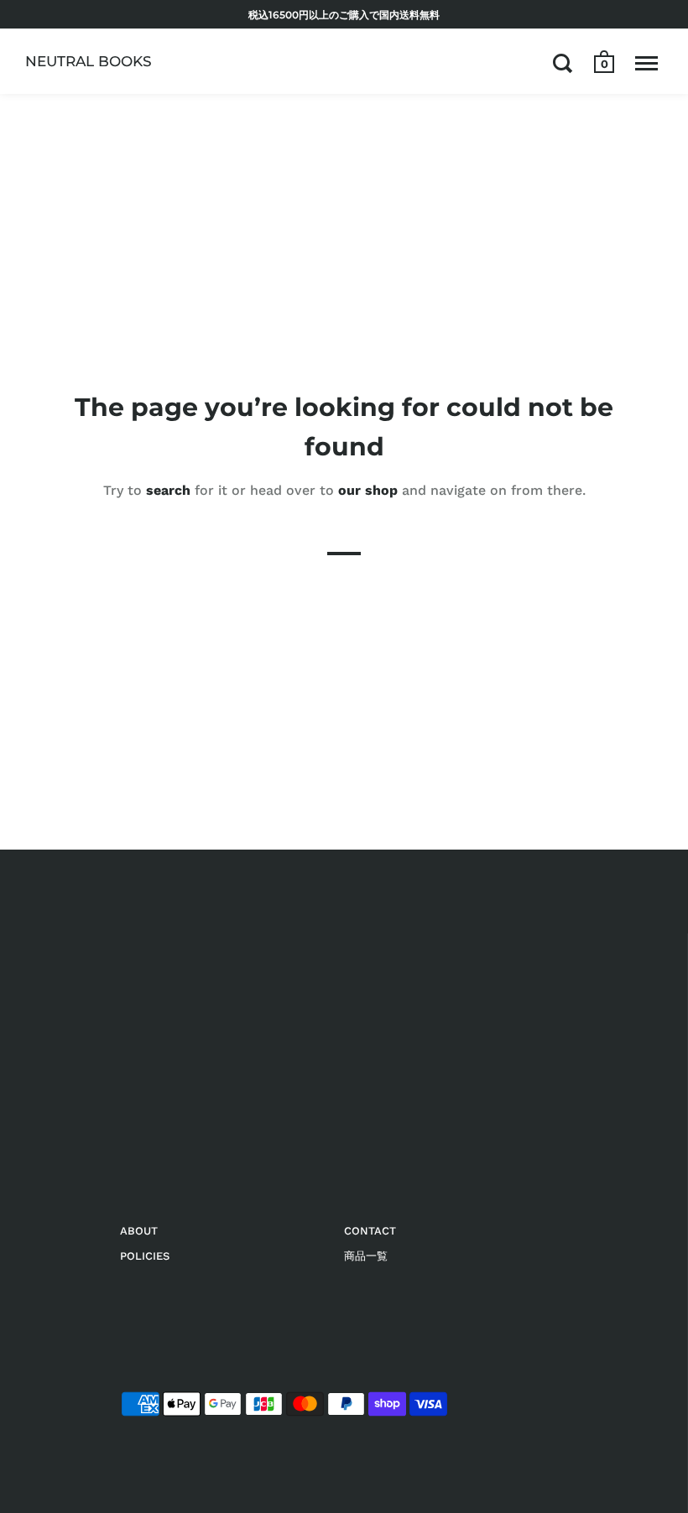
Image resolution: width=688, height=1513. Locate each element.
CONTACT (370, 1230)
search (168, 490)
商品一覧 (366, 1256)
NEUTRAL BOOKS (88, 61)
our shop (368, 490)
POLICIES (144, 1256)
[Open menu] (646, 63)
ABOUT (139, 1230)
